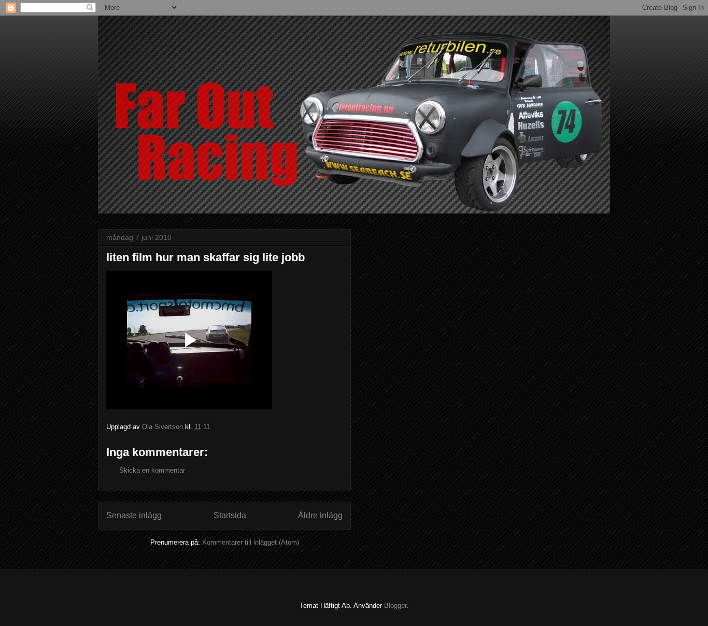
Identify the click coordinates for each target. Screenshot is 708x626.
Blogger (395, 605)
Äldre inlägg (320, 515)
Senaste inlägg (134, 515)
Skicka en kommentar (152, 470)
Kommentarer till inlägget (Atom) (250, 542)
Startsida (230, 515)
